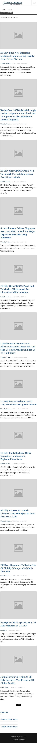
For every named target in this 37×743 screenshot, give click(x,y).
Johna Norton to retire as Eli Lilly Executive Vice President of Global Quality (17, 680)
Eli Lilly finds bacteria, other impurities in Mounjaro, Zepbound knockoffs (15, 456)
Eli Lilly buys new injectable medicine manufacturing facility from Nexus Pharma (17, 55)
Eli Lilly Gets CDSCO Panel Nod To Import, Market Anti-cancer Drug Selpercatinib (17, 173)
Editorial (4, 712)
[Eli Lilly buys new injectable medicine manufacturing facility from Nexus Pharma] (18, 35)
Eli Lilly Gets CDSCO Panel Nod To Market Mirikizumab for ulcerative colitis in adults (17, 289)
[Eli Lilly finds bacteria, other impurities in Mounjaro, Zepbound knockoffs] (18, 435)
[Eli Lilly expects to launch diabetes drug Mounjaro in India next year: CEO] (18, 493)
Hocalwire (22, 739)
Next (18, 705)
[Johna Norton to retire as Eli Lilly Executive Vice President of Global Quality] (18, 659)
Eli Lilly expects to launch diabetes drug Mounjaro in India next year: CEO (17, 513)
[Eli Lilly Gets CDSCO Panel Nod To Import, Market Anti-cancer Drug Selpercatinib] (18, 153)
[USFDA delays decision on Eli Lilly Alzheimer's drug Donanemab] (18, 384)
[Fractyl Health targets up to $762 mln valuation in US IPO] (18, 605)
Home (3, 9)
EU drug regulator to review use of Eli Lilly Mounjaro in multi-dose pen (18, 568)
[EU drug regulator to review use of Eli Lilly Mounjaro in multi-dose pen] (18, 548)
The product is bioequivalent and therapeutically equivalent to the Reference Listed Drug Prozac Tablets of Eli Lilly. (18, 248)
